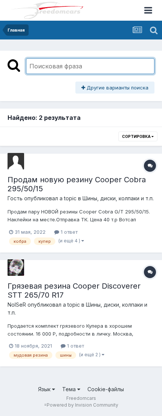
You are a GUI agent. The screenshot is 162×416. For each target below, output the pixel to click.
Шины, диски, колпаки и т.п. (118, 198)
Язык (45, 389)
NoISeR (17, 304)
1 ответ (68, 232)
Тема (69, 389)
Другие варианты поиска (116, 88)
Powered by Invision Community (82, 405)
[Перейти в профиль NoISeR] (16, 267)
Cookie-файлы (105, 389)
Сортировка (136, 136)
